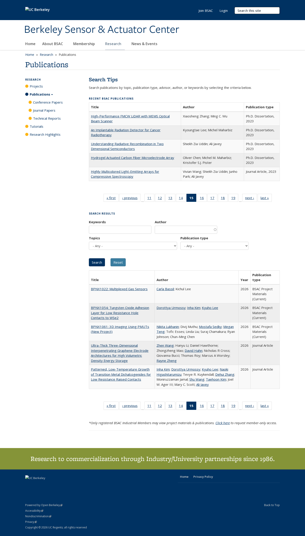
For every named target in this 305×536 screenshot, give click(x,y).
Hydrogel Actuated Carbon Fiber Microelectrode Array (132, 157)
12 (161, 199)
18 (224, 199)
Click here (222, 423)
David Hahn (193, 350)
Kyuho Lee (210, 307)
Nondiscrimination (38, 516)
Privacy (31, 522)
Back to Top (272, 505)
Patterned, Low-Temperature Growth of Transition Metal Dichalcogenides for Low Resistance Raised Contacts (121, 374)
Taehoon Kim (216, 379)
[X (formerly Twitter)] (29, 485)
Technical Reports (47, 118)
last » (266, 199)
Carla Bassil (165, 289)
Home (30, 43)
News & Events (145, 43)
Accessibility (34, 511)
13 (171, 199)
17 (213, 199)
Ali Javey (202, 384)
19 (234, 199)
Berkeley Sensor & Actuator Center (101, 29)
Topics (94, 238)
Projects (36, 86)
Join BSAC (205, 10)
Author (161, 222)
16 (203, 199)
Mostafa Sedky (210, 326)
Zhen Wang (165, 345)
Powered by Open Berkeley (44, 505)
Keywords (97, 222)
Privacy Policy (203, 477)
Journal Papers (44, 110)
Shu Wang (196, 379)
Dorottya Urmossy (171, 307)
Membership (84, 43)
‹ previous (131, 199)
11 (150, 199)
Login (223, 10)
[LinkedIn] (38, 485)
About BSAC (53, 43)
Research (113, 43)
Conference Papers (48, 102)
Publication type (194, 238)
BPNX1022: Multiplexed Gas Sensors (119, 289)
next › (251, 199)
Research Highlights (45, 134)
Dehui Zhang (224, 374)
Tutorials (36, 126)
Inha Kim (193, 307)
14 (182, 199)
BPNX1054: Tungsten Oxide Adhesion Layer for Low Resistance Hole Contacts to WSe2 (120, 312)
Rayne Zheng (167, 360)
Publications (40, 94)
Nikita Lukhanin (168, 326)
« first (113, 199)
